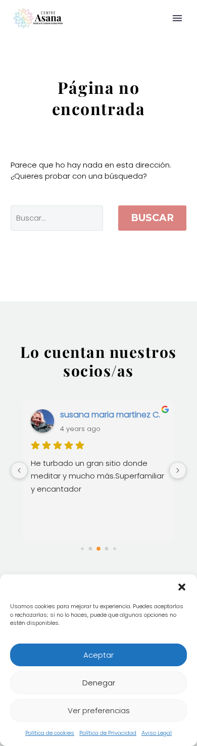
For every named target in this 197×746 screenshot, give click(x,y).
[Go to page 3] (107, 548)
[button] (182, 587)
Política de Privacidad (107, 733)
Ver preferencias (99, 710)
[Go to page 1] (90, 548)
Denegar (98, 682)
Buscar (152, 218)
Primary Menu (177, 18)
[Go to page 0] (82, 548)
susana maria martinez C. (110, 414)
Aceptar (98, 655)
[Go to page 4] (114, 548)
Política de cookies (49, 733)
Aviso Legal (156, 733)
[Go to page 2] (98, 549)
